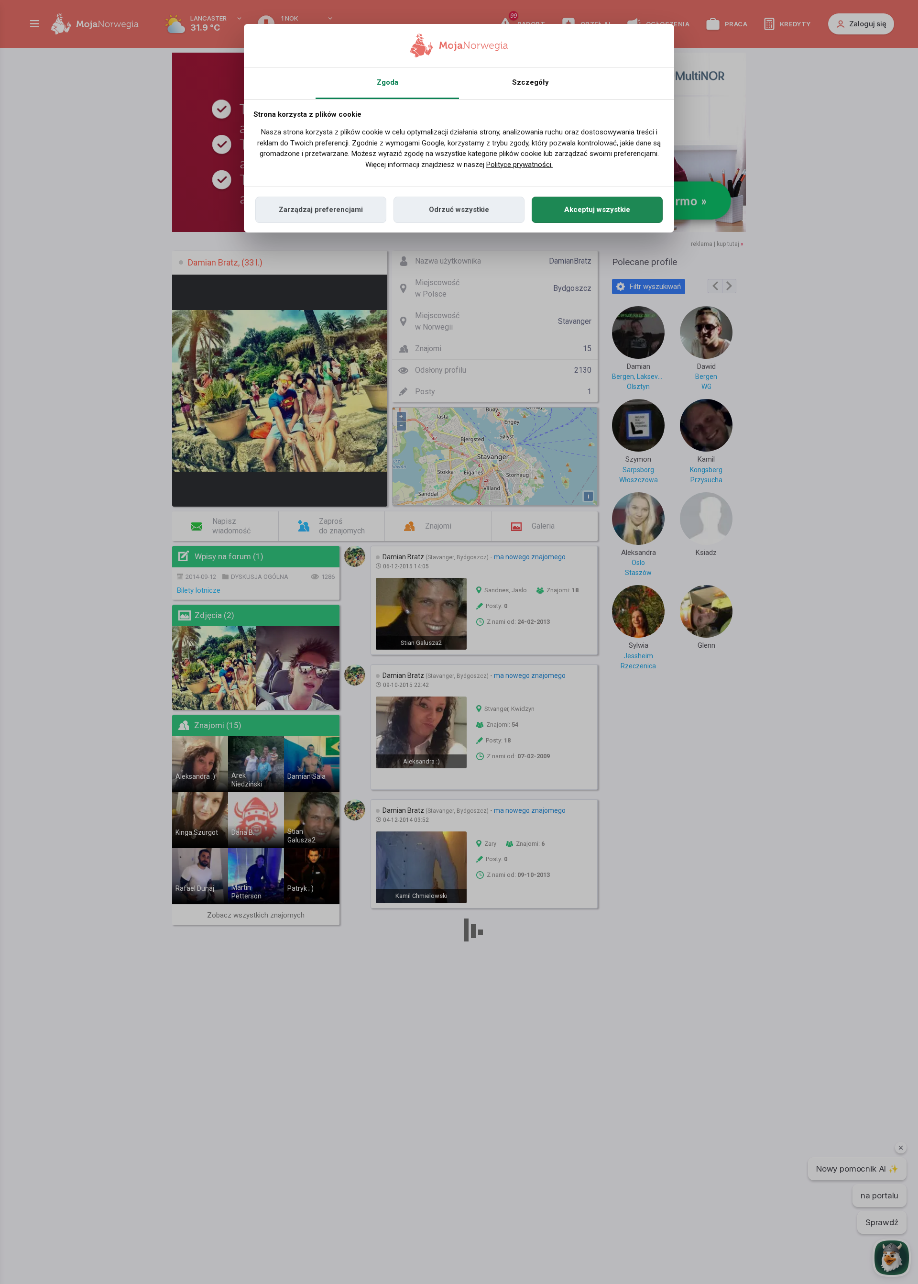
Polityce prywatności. (519, 164)
